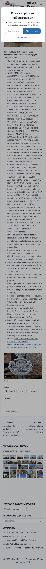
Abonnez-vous (32, 31)
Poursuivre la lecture (23, 37)
